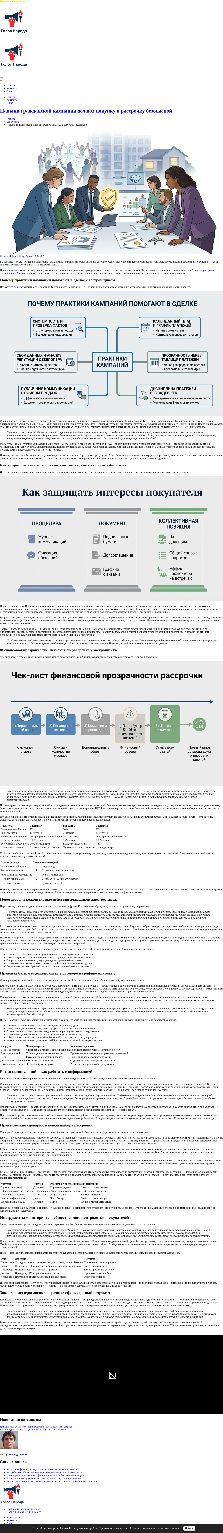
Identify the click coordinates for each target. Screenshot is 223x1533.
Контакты (12, 1520)
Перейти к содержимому (14, 1)
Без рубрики (26, 256)
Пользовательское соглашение (23, 1509)
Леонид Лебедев (9, 256)
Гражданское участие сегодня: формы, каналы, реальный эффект (36, 1426)
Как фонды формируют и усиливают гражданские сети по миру (42, 1469)
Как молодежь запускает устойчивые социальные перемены (33, 1429)
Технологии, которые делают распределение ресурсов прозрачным (44, 1478)
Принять (189, 1528)
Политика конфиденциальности (24, 1511)
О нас (10, 1523)
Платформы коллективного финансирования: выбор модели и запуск (45, 1475)
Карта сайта (13, 1517)
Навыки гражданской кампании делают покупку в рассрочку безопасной (86, 111)
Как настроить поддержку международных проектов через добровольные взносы (52, 1481)
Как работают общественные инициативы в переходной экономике (44, 1472)
